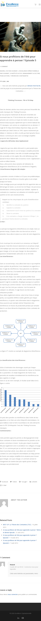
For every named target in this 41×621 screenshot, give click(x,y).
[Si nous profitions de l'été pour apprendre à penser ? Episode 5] (20, 37)
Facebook (4, 482)
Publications (5, 76)
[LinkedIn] (18, 618)
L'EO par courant (11, 71)
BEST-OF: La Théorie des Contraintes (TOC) (17, 525)
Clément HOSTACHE (33, 86)
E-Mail (4, 485)
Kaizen (2, 71)
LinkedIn (34, 482)
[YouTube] (23, 618)
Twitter (14, 482)
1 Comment (4, 66)
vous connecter (13, 594)
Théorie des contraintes (19, 76)
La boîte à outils (16, 73)
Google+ (24, 482)
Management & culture (31, 73)
